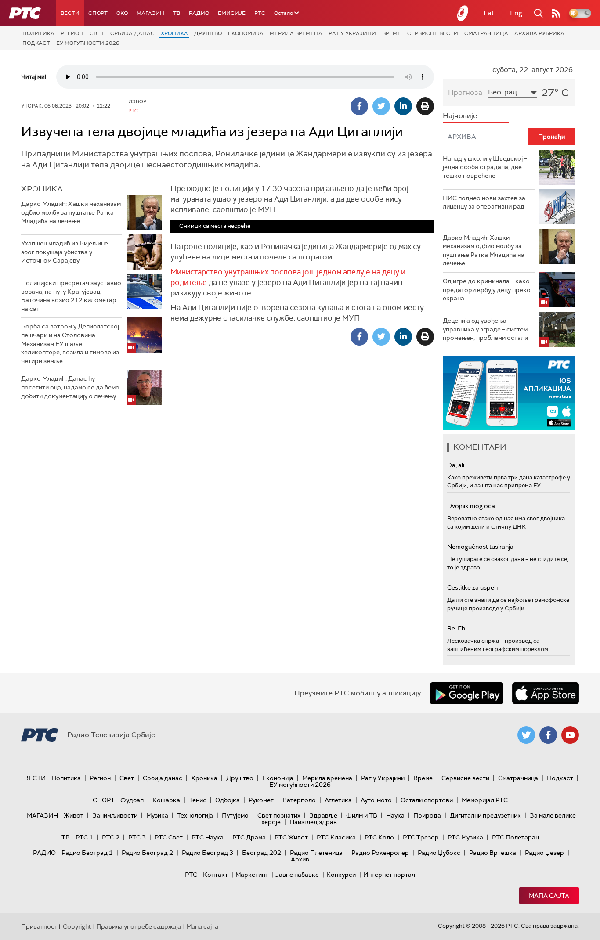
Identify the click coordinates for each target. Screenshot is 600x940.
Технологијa (195, 815)
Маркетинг (251, 875)
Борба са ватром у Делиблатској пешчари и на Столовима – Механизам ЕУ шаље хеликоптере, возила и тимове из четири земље (70, 343)
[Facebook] (359, 106)
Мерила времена (296, 33)
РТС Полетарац (515, 837)
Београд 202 (261, 853)
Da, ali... (457, 465)
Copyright (77, 926)
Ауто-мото (376, 800)
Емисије (232, 13)
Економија (246, 33)
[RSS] (556, 13)
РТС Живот (291, 837)
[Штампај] (425, 106)
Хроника (174, 33)
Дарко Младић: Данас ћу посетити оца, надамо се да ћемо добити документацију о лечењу (70, 387)
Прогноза (465, 92)
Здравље (323, 815)
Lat (489, 13)
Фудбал (132, 800)
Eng (516, 13)
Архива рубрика (539, 33)
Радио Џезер (544, 853)
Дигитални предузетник (485, 815)
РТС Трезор (421, 837)
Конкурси (341, 875)
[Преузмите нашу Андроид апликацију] (466, 693)
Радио (199, 13)
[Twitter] (381, 106)
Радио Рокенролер (380, 853)
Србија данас (132, 33)
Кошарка (166, 800)
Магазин (150, 13)
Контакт (215, 875)
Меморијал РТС (485, 800)
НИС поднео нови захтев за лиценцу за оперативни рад (484, 202)
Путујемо (235, 815)
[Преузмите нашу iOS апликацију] (545, 693)
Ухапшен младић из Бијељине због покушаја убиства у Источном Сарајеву (64, 251)
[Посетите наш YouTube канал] (570, 735)
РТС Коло (379, 837)
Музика (157, 815)
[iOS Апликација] (509, 393)
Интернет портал (389, 875)
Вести (70, 13)
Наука (395, 815)
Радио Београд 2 (147, 853)
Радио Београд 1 (87, 853)
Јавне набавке (297, 875)
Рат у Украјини (352, 33)
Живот (73, 815)
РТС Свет (169, 837)
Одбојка (227, 800)
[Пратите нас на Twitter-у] (526, 735)
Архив (300, 859)
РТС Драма (249, 837)
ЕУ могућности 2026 (87, 43)
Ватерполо (299, 800)
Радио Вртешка (492, 853)
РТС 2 (110, 837)
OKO (122, 13)
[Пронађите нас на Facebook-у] (548, 735)
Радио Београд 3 (207, 853)
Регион (72, 33)
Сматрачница (486, 33)
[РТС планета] (463, 13)
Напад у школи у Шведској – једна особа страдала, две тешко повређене (485, 167)
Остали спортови (427, 800)
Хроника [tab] (42, 189)
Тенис (197, 800)
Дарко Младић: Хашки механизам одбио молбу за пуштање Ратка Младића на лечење (71, 212)
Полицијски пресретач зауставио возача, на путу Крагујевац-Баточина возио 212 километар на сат (71, 296)
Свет (97, 33)
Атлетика (338, 800)
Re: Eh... (458, 628)
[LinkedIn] (403, 106)
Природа (427, 815)
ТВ (176, 13)
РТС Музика (465, 837)
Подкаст (36, 43)
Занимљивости (114, 815)
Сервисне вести (432, 33)
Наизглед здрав (313, 822)
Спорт (98, 13)
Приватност (39, 926)
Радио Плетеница (316, 853)
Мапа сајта (549, 896)
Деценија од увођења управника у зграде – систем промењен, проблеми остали (485, 329)
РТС (259, 13)
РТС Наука (208, 837)
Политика (38, 33)
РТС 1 (84, 837)
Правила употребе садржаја (138, 926)
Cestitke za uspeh (472, 587)
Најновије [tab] (460, 115)
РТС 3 (137, 837)
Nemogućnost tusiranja (480, 547)
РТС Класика (336, 837)
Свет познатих (278, 815)
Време (391, 33)
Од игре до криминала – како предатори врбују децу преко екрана (487, 289)
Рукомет (261, 800)
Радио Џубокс (439, 853)
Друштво (208, 33)
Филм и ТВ (361, 815)
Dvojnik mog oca (471, 506)
